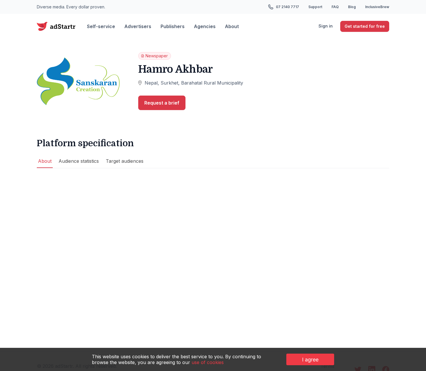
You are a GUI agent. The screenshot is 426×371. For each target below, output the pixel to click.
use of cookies (208, 362)
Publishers (173, 26)
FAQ (335, 7)
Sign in (325, 25)
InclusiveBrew (377, 7)
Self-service (101, 26)
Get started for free (365, 26)
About (232, 26)
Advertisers (137, 26)
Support (315, 7)
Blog (352, 7)
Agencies (205, 26)
